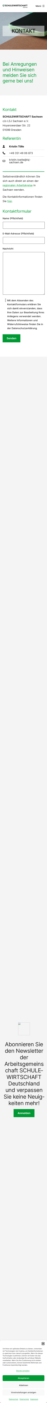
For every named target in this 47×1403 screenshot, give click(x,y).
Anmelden (24, 1113)
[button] (43, 1343)
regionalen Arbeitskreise (18, 185)
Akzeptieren (23, 1378)
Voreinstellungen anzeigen (23, 1392)
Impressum (34, 1399)
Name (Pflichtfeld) (13, 218)
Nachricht (8, 248)
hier (9, 201)
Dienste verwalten (23, 1371)
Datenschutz (13, 1399)
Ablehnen (23, 1385)
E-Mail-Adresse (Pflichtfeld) (18, 233)
